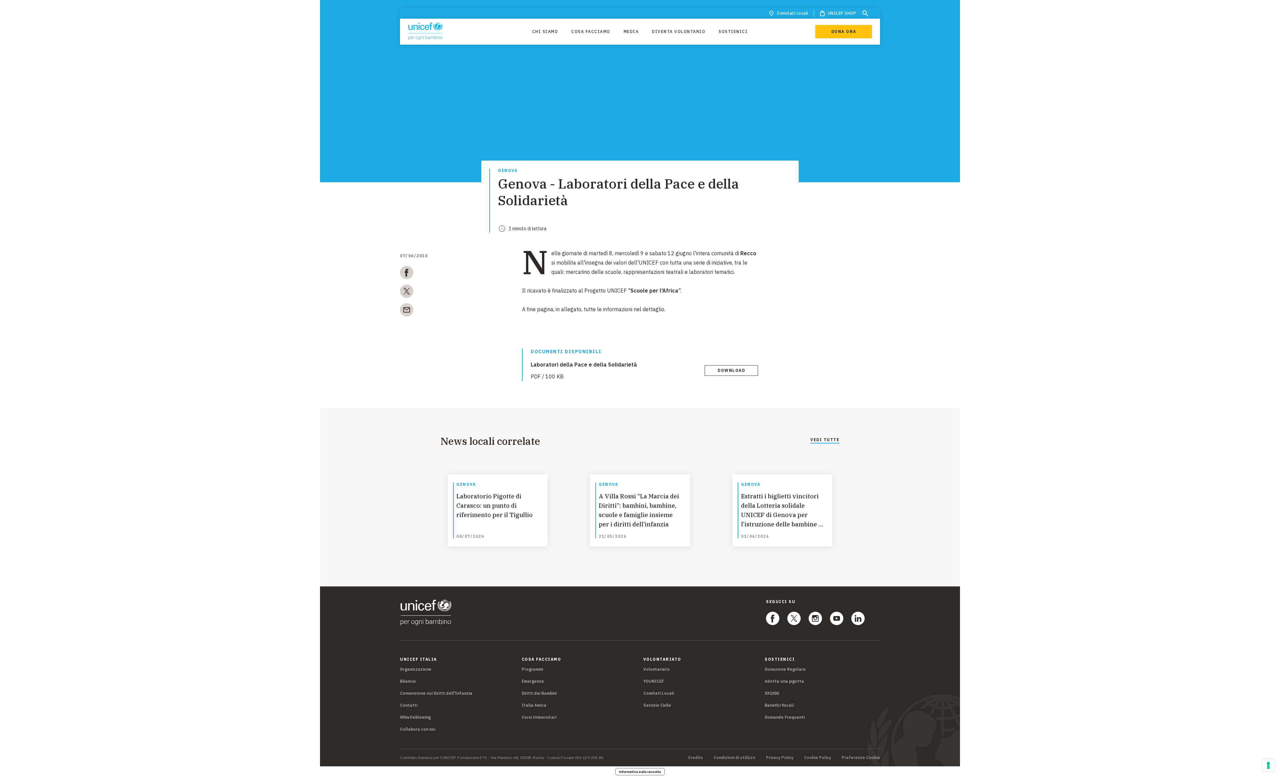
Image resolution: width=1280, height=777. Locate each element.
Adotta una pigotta (784, 681)
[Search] (865, 13)
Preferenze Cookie (861, 758)
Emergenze (533, 681)
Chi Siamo (545, 31)
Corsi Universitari (539, 717)
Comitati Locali (792, 13)
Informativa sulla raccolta (640, 772)
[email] (406, 311)
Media (631, 31)
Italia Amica (534, 705)
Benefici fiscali (779, 705)
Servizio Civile (657, 705)
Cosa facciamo (590, 31)
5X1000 (772, 693)
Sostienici (733, 31)
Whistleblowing (415, 717)
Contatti (408, 705)
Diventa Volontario (678, 31)
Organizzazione (415, 669)
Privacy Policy (779, 758)
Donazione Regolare (785, 669)
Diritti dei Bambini (539, 693)
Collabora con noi (417, 729)
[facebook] (406, 274)
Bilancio (408, 681)
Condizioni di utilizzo (734, 758)
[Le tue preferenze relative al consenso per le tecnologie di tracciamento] (1268, 765)
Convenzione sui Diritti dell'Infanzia (436, 693)
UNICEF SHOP (842, 13)
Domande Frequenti (785, 717)
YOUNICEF (653, 681)
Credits (695, 758)
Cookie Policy (817, 758)
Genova (507, 171)
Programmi (532, 669)
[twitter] (406, 293)
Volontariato (656, 669)
